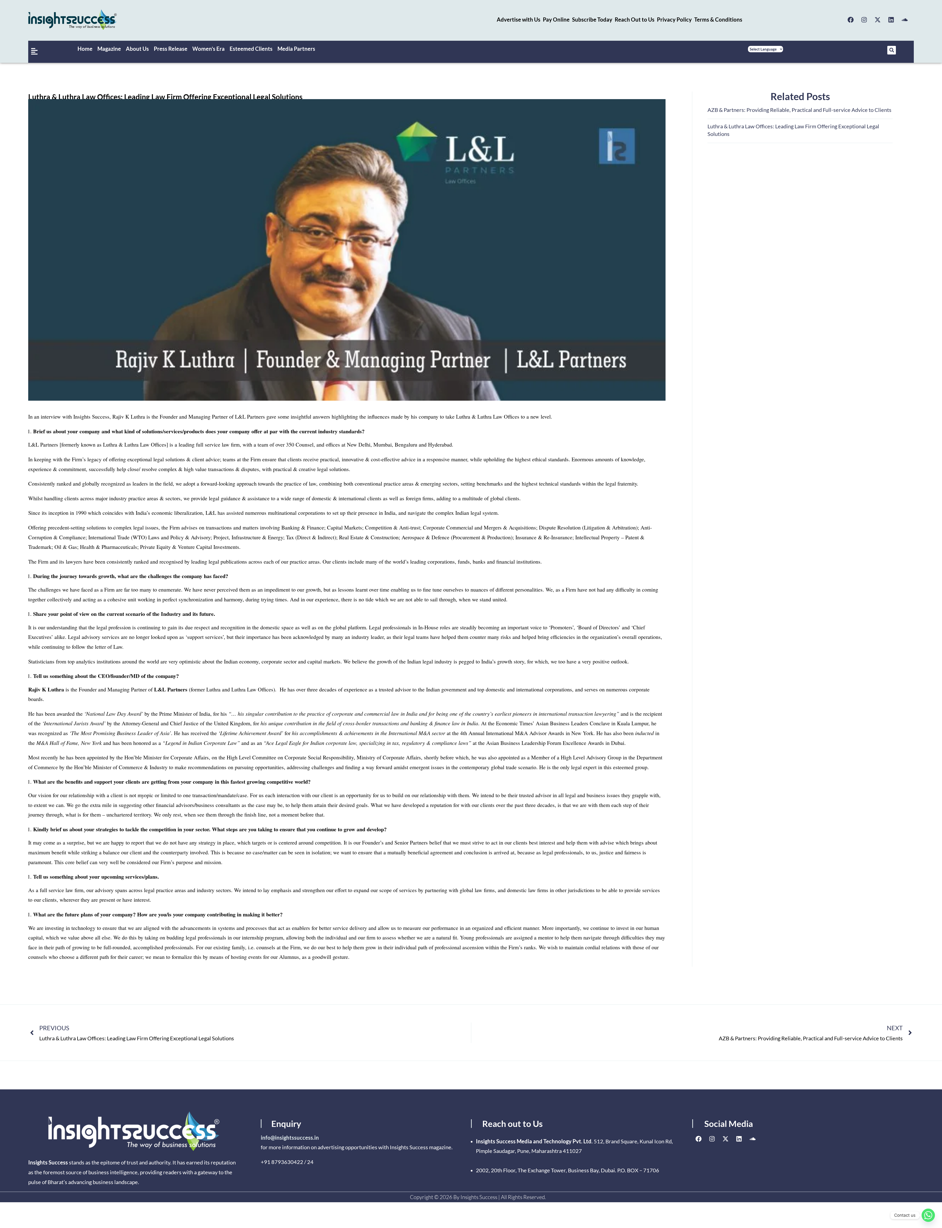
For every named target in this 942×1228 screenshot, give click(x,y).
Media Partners (296, 48)
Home (85, 48)
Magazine (109, 48)
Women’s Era (208, 48)
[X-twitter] (878, 19)
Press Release (170, 48)
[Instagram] (864, 19)
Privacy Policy (674, 19)
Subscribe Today (592, 19)
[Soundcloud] (905, 19)
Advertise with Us (518, 19)
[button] (891, 50)
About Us (137, 48)
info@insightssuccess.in (290, 1137)
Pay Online (556, 19)
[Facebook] (851, 19)
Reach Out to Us (634, 19)
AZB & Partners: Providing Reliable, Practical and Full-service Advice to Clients (799, 109)
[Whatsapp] (928, 1215)
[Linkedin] (891, 19)
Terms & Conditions (718, 19)
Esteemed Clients (251, 48)
